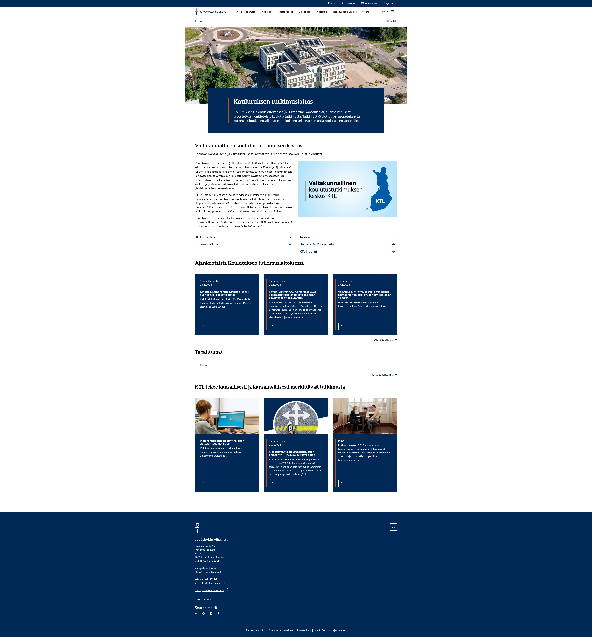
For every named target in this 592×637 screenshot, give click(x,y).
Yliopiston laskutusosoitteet (210, 582)
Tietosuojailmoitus (255, 630)
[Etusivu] (210, 11)
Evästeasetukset (203, 598)
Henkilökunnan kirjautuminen (330, 630)
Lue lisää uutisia (383, 339)
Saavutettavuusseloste (281, 630)
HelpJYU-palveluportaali (208, 571)
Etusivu (199, 20)
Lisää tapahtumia (382, 374)
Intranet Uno (304, 630)
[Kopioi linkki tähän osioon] (305, 145)
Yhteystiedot (202, 568)
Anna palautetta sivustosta (209, 590)
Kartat (213, 568)
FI (332, 4)
